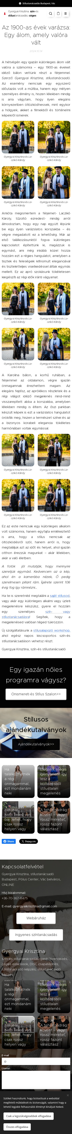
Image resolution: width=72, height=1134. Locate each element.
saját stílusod (59, 596)
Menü (65, 13)
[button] (50, 13)
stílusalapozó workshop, (51, 630)
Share (10, 841)
